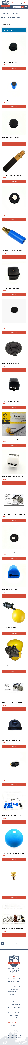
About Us (14, 1025)
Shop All (14, 1028)
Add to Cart (14, 822)
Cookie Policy (14, 1015)
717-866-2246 (17, 3)
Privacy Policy (14, 1010)
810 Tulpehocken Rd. (14, 968)
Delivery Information (14, 1004)
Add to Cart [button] (14, 68)
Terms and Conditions (14, 1012)
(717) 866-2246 (14, 972)
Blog (14, 1031)
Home (4, 13)
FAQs (14, 1001)
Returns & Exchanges (14, 1007)
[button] (26, 7)
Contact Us (14, 1018)
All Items (8, 13)
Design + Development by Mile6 (14, 1037)
